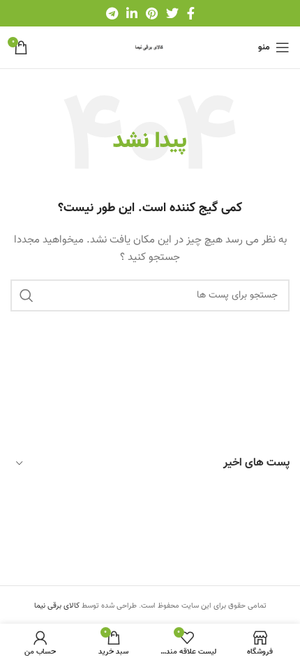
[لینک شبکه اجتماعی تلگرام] (112, 13)
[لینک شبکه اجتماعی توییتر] (172, 13)
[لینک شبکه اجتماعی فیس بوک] (191, 13)
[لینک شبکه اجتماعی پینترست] (152, 13)
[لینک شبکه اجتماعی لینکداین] (132, 13)
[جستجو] (26, 295)
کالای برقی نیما (57, 606)
